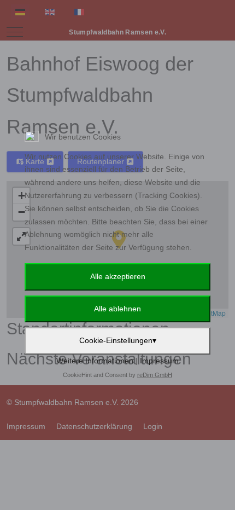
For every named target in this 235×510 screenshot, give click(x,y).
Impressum (159, 360)
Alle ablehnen (117, 308)
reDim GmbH (154, 375)
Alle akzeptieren (117, 276)
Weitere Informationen (94, 360)
